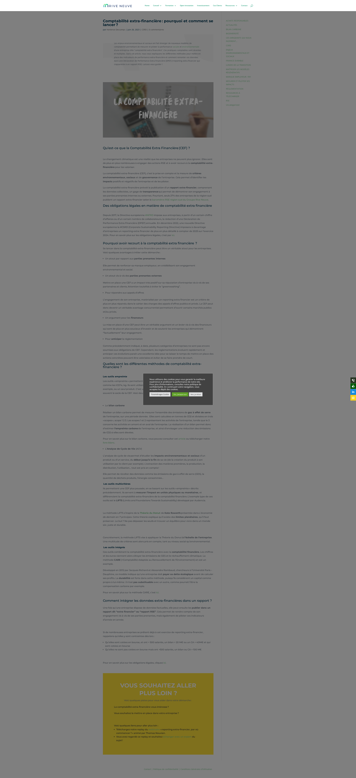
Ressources (230, 6)
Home (147, 6)
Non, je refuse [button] (196, 394)
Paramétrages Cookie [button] (160, 394)
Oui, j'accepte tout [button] (180, 394)
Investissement (203, 6)
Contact (244, 6)
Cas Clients (217, 6)
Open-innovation (186, 6)
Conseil (156, 6)
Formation (169, 6)
